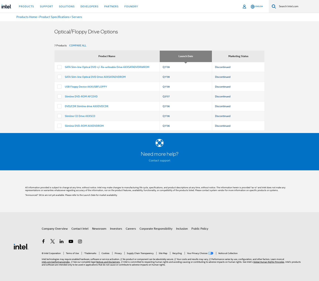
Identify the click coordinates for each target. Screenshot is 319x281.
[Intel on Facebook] (43, 242)
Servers (77, 17)
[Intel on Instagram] (80, 242)
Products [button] (26, 6)
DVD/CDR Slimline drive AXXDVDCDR (86, 106)
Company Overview (55, 229)
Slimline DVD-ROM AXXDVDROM (84, 125)
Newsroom (99, 229)
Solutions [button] (67, 6)
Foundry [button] (131, 6)
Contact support (159, 160)
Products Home (26, 17)
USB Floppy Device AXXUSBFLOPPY (86, 86)
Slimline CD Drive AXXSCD (80, 116)
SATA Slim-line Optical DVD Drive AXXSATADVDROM (95, 77)
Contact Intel (79, 229)
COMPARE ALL (77, 45)
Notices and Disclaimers (108, 261)
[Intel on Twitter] (52, 242)
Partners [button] (111, 6)
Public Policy (199, 229)
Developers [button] (89, 6)
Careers (131, 229)
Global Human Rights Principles (268, 261)
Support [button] (46, 6)
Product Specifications (54, 17)
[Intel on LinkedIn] (62, 242)
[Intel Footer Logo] (21, 246)
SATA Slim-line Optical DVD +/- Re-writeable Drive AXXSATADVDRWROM (107, 67)
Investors (116, 229)
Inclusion (182, 229)
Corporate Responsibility (156, 229)
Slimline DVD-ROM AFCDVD (81, 96)
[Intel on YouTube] (71, 242)
